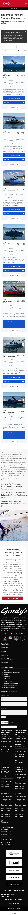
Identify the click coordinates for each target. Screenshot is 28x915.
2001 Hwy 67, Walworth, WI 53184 (6, 830)
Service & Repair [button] (7, 659)
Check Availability (15, 98)
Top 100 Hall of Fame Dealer (14, 890)
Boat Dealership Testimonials (12, 672)
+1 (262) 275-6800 (6, 776)
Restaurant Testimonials (10, 685)
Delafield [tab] (21, 727)
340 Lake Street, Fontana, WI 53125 (20, 796)
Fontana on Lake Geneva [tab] (9, 727)
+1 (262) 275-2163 (20, 741)
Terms (20, 899)
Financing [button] (4, 655)
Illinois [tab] (12, 723)
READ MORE (18, 94)
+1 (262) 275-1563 (6, 741)
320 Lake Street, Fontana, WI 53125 (20, 737)
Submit (3, 717)
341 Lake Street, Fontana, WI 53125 (6, 772)
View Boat (6, 102)
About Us (6, 670)
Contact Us (7, 680)
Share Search (22, 50)
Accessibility (14, 904)
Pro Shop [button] (4, 662)
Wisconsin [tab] (5, 723)
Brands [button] (3, 651)
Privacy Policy (10, 899)
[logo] (14, 853)
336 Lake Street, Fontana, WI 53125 (20, 774)
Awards (6, 674)
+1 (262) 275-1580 (20, 800)
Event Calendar (8, 682)
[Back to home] (6, 3)
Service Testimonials (9, 687)
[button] (26, 3)
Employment (7, 678)
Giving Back (7, 676)
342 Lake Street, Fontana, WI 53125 (6, 737)
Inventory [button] (4, 648)
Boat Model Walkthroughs (11, 683)
